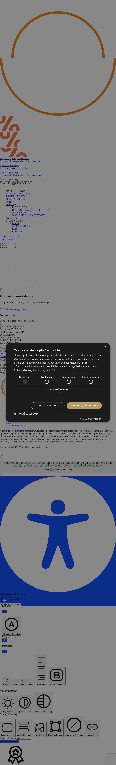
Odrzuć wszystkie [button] (48, 405)
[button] (26, 413)
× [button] (105, 346)
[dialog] (58, 382)
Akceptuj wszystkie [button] (84, 405)
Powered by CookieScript (90, 419)
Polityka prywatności (44, 370)
